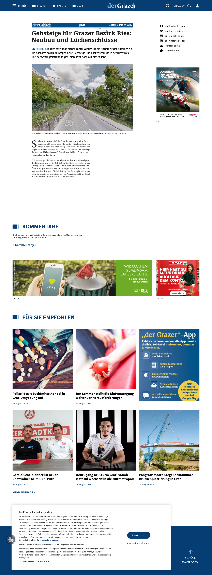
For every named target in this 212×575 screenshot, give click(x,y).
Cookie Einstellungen (138, 543)
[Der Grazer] (122, 5)
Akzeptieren (138, 535)
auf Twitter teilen (174, 30)
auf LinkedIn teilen (174, 35)
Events (61, 5)
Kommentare (172, 50)
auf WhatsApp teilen (175, 40)
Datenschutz (43, 540)
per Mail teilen (172, 45)
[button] (11, 539)
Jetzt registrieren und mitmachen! (29, 237)
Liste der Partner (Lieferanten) (34, 561)
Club (80, 5)
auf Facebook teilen (175, 26)
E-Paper (41, 5)
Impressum (55, 540)
